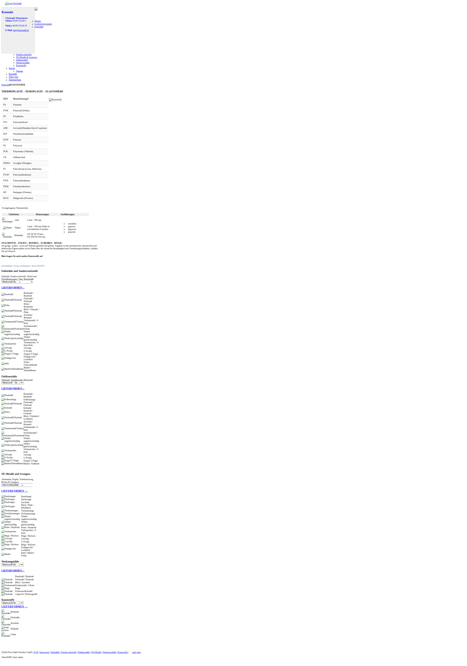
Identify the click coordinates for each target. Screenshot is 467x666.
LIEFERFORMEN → (14, 490)
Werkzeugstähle (109, 652)
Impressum (44, 652)
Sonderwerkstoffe (68, 652)
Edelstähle (55, 652)
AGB (35, 652)
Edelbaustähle (84, 652)
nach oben (136, 652)
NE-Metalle (96, 652)
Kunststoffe (123, 652)
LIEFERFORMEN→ (13, 287)
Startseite (5, 85)
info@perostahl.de (21, 30)
